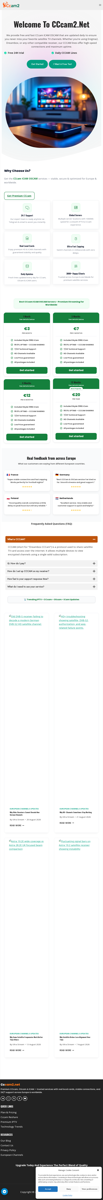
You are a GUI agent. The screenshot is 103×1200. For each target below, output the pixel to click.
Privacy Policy (8, 1150)
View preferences (89, 1189)
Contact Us (7, 1145)
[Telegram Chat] (4, 1191)
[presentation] (26, 709)
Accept (48, 1189)
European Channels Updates (24, 809)
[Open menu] (100, 5)
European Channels (12, 1155)
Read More (17, 825)
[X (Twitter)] (14, 1098)
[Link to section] (51, 1108)
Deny (69, 1189)
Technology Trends (12, 1126)
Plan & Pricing (8, 1112)
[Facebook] (19, 1098)
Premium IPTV (9, 1122)
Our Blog (6, 1140)
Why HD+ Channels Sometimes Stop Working (76, 812)
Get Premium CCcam (19, 195)
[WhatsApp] (8, 1098)
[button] (98, 1170)
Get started (27, 370)
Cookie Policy (67, 1195)
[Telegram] (3, 1098)
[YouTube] (25, 1098)
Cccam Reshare (9, 1117)
